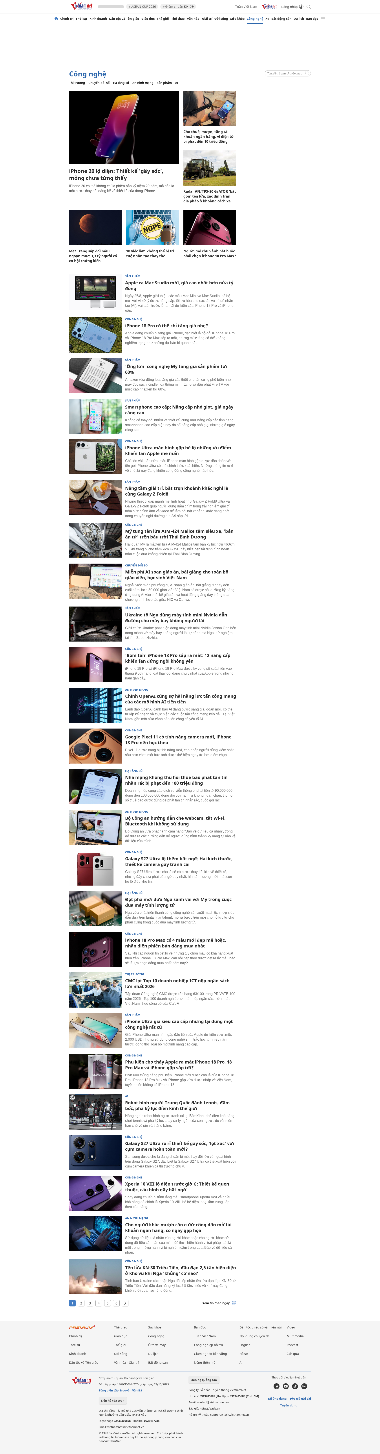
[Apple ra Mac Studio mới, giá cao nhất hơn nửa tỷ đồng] (95, 292)
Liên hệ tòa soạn (112, 1400)
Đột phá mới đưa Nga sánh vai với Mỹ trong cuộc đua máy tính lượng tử (178, 902)
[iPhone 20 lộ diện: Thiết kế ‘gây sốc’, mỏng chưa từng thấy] (124, 127)
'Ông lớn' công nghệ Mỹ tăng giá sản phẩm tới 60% (176, 369)
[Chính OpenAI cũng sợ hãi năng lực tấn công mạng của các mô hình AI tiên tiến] (95, 705)
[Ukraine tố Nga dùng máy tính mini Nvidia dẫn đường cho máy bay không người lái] (95, 624)
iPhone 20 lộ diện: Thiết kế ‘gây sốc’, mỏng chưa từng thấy (116, 174)
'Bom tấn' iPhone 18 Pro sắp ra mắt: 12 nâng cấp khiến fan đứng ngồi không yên (177, 658)
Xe (267, 18)
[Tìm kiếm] (308, 6)
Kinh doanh (98, 18)
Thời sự (81, 18)
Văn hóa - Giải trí (199, 18)
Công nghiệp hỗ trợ (208, 1345)
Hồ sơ (243, 1354)
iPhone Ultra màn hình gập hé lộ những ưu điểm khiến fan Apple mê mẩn (178, 450)
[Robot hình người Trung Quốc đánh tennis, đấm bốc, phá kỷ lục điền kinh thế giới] (95, 1112)
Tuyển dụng (288, 1405)
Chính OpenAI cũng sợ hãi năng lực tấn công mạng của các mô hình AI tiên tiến (180, 699)
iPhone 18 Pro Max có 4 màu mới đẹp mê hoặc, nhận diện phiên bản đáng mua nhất (175, 943)
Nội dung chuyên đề (254, 1336)
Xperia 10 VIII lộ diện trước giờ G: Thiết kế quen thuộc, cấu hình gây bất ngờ (177, 1187)
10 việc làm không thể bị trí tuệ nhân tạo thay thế (150, 253)
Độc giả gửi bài (300, 1398)
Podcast (292, 1345)
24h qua (293, 1354)
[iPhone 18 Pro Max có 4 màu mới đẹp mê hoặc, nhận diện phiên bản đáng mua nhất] (95, 949)
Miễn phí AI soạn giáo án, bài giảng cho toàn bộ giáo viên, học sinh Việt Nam (176, 575)
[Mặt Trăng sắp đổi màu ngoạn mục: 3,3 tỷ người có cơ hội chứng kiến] (95, 227)
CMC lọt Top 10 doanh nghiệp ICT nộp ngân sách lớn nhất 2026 (177, 983)
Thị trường (77, 83)
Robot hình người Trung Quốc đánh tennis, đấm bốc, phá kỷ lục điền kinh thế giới (177, 1105)
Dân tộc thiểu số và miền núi (260, 1327)
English (244, 1345)
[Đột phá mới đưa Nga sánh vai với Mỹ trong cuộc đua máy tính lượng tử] (95, 908)
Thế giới (163, 18)
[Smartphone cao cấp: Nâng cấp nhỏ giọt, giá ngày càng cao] (95, 416)
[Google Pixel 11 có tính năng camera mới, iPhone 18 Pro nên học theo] (95, 746)
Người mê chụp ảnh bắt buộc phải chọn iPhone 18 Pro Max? (209, 253)
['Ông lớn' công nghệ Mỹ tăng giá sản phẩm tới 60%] (95, 375)
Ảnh (242, 1362)
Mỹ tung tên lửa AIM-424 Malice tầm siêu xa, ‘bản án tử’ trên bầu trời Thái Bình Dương (179, 534)
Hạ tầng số (121, 83)
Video (291, 1327)
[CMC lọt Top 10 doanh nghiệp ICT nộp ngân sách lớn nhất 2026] (95, 990)
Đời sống (221, 18)
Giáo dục (148, 18)
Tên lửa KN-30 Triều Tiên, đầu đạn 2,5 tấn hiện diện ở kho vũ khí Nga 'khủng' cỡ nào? (180, 1270)
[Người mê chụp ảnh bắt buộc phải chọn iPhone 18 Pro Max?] (209, 227)
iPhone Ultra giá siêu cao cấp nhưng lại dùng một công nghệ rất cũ (179, 1024)
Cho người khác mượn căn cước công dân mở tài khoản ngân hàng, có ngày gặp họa (178, 1227)
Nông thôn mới (205, 1362)
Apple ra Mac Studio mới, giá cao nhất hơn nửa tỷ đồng (179, 285)
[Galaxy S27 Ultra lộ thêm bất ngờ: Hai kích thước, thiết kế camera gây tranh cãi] (95, 868)
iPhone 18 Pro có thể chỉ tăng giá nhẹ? (166, 326)
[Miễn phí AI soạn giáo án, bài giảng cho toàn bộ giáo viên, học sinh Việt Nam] (95, 581)
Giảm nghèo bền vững (210, 1354)
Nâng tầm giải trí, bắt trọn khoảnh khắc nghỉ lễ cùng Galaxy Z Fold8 (176, 491)
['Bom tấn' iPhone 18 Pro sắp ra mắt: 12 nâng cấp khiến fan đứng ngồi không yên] (95, 664)
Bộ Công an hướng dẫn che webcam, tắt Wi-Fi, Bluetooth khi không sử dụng (175, 821)
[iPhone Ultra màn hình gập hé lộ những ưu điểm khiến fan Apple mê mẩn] (95, 457)
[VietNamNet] (56, 19)
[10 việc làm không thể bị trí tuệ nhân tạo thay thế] (152, 227)
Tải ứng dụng (277, 1398)
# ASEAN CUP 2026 (142, 6)
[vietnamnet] (82, 11)
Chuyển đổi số (99, 83)
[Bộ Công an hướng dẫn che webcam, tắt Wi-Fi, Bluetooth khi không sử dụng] (95, 827)
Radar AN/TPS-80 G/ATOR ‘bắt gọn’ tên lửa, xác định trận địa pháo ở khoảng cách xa (209, 196)
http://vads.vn (210, 1408)
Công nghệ (255, 18)
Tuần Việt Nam (246, 6)
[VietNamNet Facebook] (277, 1388)
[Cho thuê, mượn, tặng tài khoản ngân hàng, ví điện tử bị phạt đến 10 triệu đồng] (209, 108)
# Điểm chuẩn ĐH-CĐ (178, 6)
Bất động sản (281, 18)
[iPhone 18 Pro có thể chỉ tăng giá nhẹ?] (95, 335)
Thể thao (178, 18)
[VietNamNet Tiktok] (295, 1388)
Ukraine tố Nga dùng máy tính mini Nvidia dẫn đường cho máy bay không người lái (176, 617)
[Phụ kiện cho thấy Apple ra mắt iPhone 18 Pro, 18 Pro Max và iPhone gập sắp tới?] (95, 1071)
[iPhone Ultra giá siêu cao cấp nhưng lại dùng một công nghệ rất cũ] (95, 1030)
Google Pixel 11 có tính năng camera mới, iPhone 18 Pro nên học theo (178, 739)
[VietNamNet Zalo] (304, 1388)
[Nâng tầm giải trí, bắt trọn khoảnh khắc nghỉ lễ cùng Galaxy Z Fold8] (95, 497)
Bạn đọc (312, 18)
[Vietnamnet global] (269, 8)
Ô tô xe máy (157, 1345)
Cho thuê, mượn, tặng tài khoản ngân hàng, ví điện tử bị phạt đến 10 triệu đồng (208, 136)
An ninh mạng (142, 83)
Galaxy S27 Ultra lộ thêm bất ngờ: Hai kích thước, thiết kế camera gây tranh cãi (179, 861)
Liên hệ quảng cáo (204, 1380)
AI (176, 83)
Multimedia (295, 1336)
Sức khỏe (237, 18)
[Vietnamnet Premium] (82, 1329)
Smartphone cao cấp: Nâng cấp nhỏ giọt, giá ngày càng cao (179, 410)
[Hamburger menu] (323, 18)
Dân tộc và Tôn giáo (124, 18)
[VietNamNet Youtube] (286, 1388)
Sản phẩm (164, 83)
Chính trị (66, 18)
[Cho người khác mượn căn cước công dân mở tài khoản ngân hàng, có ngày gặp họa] (95, 1234)
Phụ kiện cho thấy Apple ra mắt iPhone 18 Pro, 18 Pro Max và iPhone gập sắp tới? (178, 1065)
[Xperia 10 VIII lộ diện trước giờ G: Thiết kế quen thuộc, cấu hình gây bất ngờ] (95, 1193)
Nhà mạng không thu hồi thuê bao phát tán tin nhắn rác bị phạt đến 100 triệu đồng (176, 780)
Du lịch (299, 18)
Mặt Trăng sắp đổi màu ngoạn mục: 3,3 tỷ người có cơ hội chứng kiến (93, 256)
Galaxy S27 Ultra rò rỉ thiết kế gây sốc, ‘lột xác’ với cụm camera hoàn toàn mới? (179, 1146)
